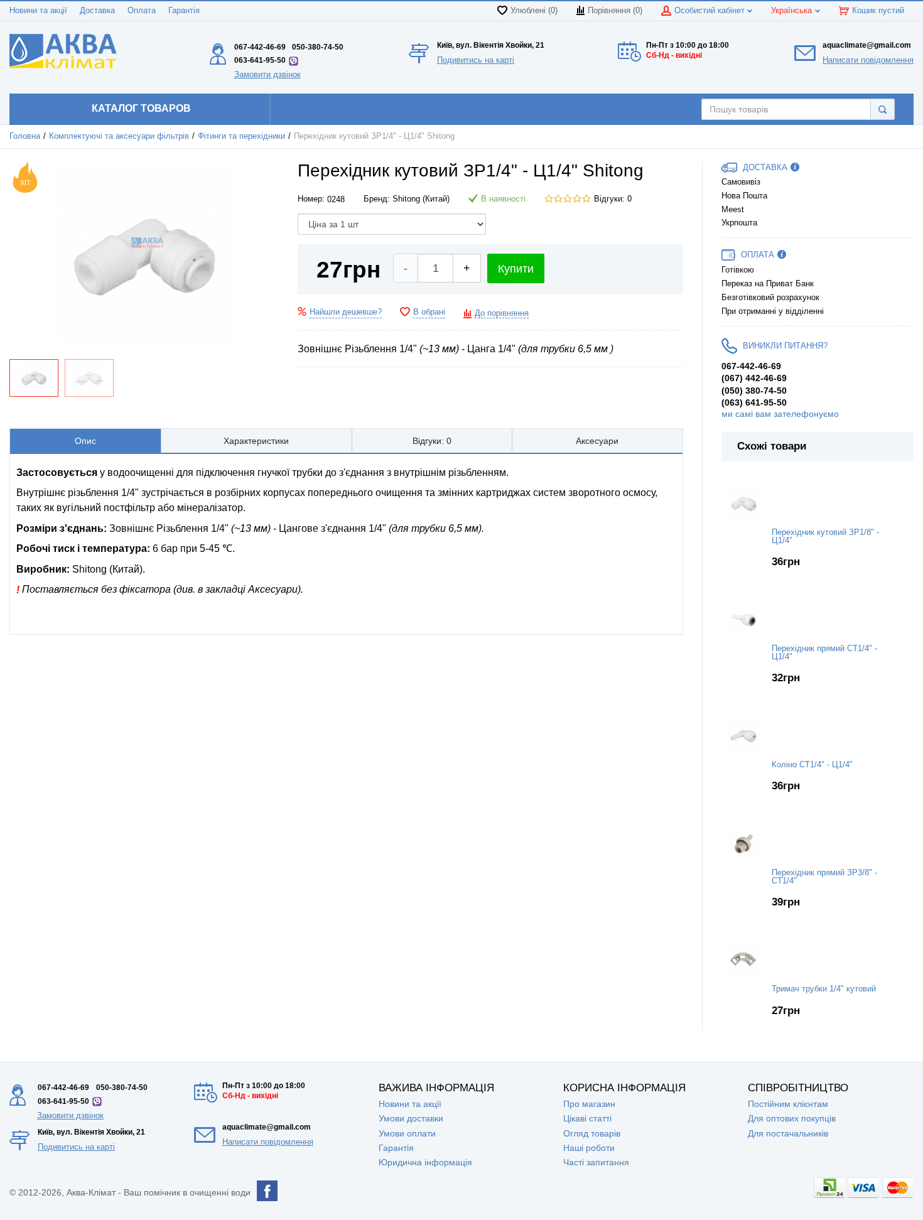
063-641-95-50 (260, 60)
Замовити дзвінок (267, 74)
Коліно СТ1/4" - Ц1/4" (812, 764)
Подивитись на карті (475, 60)
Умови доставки (411, 1118)
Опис (85, 441)
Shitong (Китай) (421, 199)
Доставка (97, 10)
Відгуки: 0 (613, 199)
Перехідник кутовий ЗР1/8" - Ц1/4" (825, 536)
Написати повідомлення (868, 60)
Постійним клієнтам (788, 1104)
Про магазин (589, 1104)
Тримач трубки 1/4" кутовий (824, 989)
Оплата (141, 10)
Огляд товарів (591, 1133)
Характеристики (256, 441)
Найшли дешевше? (346, 312)
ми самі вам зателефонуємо (780, 414)
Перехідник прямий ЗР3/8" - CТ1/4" (824, 876)
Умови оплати (407, 1133)
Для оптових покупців (792, 1118)
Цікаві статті (587, 1118)
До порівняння (502, 313)
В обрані (429, 312)
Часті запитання (596, 1162)
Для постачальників (788, 1133)
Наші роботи (589, 1148)
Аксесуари (597, 441)
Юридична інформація (425, 1162)
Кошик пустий (878, 10)
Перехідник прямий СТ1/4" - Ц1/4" (824, 652)
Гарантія (184, 10)
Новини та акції (38, 10)
